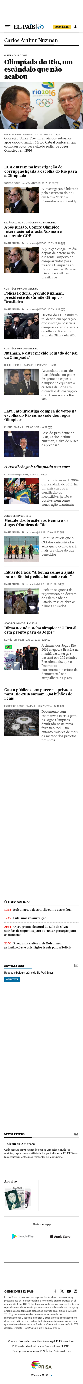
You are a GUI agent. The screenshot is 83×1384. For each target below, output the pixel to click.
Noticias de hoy (62, 1351)
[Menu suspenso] (7, 26)
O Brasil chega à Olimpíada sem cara (37, 467)
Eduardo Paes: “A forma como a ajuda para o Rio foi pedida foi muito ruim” (39, 575)
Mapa (40, 1346)
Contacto (13, 1341)
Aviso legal (49, 1341)
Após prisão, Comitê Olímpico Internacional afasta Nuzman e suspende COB (33, 232)
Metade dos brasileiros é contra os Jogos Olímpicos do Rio (36, 523)
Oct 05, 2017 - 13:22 (51, 309)
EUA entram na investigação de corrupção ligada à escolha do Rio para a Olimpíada (40, 172)
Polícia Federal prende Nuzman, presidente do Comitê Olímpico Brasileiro (34, 298)
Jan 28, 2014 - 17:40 (51, 706)
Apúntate (12, 979)
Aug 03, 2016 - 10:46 (33, 474)
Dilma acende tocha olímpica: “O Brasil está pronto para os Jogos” (40, 630)
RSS (42, 1351)
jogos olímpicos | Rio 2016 (20, 623)
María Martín (12, 243)
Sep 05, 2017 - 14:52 (39, 427)
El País (8, 427)
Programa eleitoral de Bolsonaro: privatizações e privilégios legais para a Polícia (37, 945)
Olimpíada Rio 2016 (15, 55)
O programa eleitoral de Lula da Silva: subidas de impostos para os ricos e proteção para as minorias (40, 931)
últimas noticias (17, 901)
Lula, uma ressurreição (30, 918)
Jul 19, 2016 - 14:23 (51, 532)
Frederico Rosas (14, 706)
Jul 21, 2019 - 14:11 (47, 134)
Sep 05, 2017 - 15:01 (48, 365)
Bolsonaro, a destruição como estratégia (42, 910)
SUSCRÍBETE (62, 26)
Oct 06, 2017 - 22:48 (51, 243)
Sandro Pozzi (12, 183)
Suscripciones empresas (26, 1351)
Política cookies (65, 1341)
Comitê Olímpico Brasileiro (21, 289)
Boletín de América (19, 1144)
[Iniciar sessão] (75, 26)
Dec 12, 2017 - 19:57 (45, 183)
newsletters (14, 965)
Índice (49, 1351)
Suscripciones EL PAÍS (57, 1346)
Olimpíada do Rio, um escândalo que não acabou (38, 69)
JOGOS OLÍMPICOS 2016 (17, 516)
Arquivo (10, 1181)
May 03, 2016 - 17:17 (39, 639)
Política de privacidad (24, 1346)
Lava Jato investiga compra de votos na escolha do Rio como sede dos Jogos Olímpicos (40, 416)
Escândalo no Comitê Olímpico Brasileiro (30, 222)
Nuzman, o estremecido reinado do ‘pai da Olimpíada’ (40, 356)
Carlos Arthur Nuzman (31, 40)
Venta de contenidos (31, 1341)
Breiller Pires (12, 134)
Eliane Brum (11, 474)
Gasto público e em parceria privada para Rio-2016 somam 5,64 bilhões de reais (38, 694)
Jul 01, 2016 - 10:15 (51, 584)
